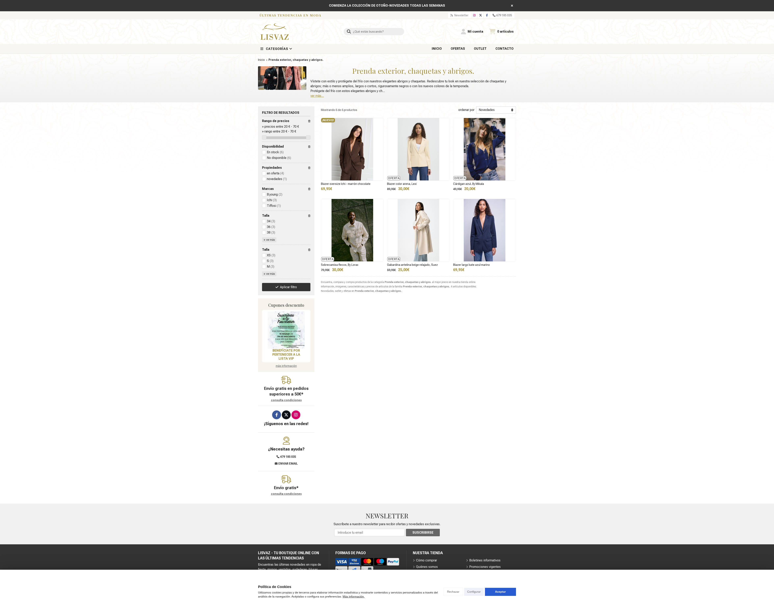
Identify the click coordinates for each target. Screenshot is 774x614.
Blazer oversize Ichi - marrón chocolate (345, 183)
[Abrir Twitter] (480, 15)
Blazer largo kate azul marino (471, 264)
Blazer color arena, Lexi (402, 183)
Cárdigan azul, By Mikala (468, 183)
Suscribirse (422, 532)
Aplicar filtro (288, 287)
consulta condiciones (286, 400)
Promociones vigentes (485, 567)
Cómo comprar (426, 560)
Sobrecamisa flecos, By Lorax (339, 264)
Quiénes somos (427, 567)
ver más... (317, 96)
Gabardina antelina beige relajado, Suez (412, 264)
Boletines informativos (484, 560)
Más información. (354, 596)
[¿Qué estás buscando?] (374, 31)
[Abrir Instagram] (474, 15)
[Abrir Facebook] (487, 15)
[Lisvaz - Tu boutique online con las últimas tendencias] (274, 31)
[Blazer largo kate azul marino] (484, 230)
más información (286, 366)
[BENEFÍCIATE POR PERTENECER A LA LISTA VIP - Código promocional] (286, 330)
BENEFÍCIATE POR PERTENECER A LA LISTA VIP (286, 354)
